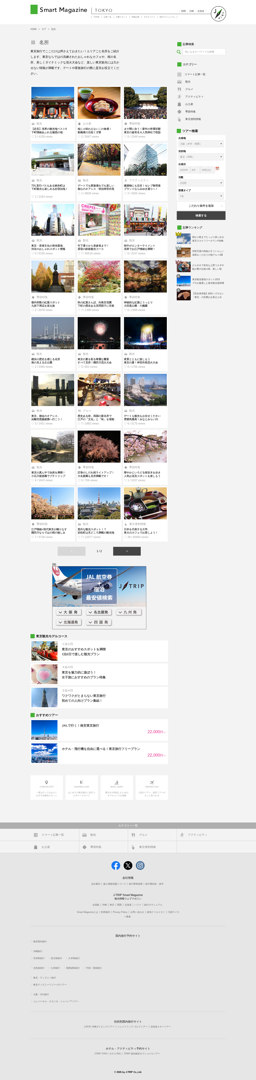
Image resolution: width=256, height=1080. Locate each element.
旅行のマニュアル (167, 17)
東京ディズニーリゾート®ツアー (50, 984)
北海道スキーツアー (160, 1026)
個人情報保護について (114, 884)
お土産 (189, 104)
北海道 (200, 11)
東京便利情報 (193, 119)
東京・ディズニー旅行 (44, 977)
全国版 (95, 904)
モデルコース (149, 17)
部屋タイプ (185, 190)
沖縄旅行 (37, 951)
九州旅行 (55, 968)
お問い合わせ (137, 912)
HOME (96, 17)
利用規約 (105, 912)
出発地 (182, 138)
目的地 (182, 151)
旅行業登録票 (135, 884)
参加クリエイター (156, 912)
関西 (183, 11)
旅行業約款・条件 (154, 884)
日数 (181, 177)
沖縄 (191, 11)
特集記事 (135, 17)
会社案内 (95, 884)
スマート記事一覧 (195, 74)
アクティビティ (194, 96)
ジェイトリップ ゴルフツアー (132, 1026)
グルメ (189, 89)
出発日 (182, 164)
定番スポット (121, 17)
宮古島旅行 (56, 958)
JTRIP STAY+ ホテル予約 (107, 1053)
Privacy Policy (120, 912)
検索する (201, 215)
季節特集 (190, 111)
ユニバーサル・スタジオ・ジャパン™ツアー (56, 1001)
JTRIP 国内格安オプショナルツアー (142, 1053)
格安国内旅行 (40, 941)
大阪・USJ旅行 (41, 994)
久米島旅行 (74, 958)
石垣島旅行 (39, 958)
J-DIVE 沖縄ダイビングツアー (99, 1026)
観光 (188, 81)
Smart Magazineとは (87, 912)
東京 (112, 904)
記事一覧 (107, 17)
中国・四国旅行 (94, 968)
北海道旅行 (39, 968)
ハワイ (137, 904)
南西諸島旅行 (73, 968)
